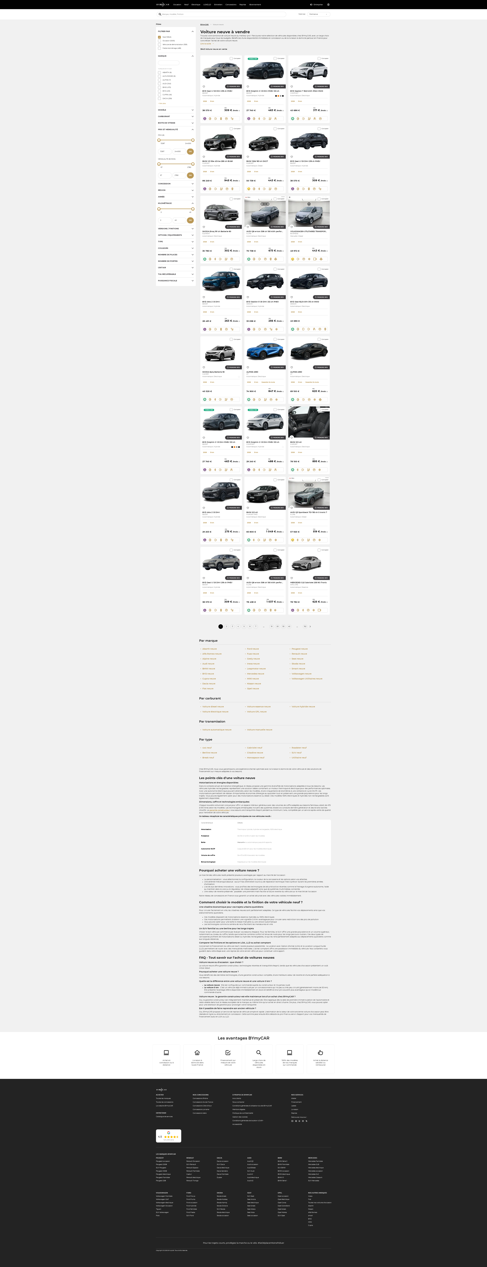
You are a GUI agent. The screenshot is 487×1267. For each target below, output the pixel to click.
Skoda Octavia (222, 1206)
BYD (310, 1219)
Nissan (310, 1209)
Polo (158, 1215)
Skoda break (221, 1196)
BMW (280, 1158)
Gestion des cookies (240, 1117)
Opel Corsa (282, 1202)
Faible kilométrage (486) (172, 48)
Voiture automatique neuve (215, 730)
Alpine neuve (208, 659)
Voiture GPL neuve (256, 712)
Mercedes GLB (313, 1164)
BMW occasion (283, 1171)
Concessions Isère (199, 1113)
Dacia (219, 1158)
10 (271, 626)
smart (310, 1215)
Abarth (311, 1206)
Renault (190, 1158)
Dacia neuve (207, 684)
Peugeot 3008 (161, 1171)
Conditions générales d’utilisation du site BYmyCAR (252, 1106)
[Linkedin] (292, 1121)
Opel (280, 1193)
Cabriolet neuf (253, 748)
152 (305, 626)
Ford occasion (191, 1202)
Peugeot (160, 1158)
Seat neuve (296, 659)
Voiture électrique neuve (214, 712)
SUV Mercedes (313, 1180)
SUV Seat (250, 1196)
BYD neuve (207, 674)
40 (289, 626)
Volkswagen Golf (162, 1199)
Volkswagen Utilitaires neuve (306, 679)
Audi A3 (250, 1180)
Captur (189, 1174)
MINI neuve (252, 679)
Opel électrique (283, 1199)
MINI (310, 1222)
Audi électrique (253, 1177)
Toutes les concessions (164, 1102)
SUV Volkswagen (162, 1212)
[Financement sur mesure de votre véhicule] (228, 1059)
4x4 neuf (206, 748)
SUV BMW (281, 1167)
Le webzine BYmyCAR (164, 1106)
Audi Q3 (250, 1161)
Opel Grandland (284, 1206)
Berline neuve (208, 753)
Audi (249, 1158)
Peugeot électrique (163, 1174)
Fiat (309, 1199)
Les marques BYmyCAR (166, 1154)
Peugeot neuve (299, 649)
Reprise (294, 1113)
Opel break (282, 1209)
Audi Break (251, 1167)
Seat (249, 1193)
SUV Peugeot (161, 1167)
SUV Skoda (221, 1209)
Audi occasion (252, 1164)
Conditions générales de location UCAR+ (247, 1120)
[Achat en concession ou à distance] (166, 1059)
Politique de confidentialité (242, 1113)
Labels (293, 1106)
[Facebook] (299, 1121)
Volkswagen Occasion (164, 1206)
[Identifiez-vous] (328, 4)
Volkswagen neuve (300, 674)
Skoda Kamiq (222, 1202)
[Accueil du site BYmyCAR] (163, 4)
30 (283, 626)
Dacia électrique (223, 1167)
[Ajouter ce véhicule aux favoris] (204, 86)
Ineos (310, 1196)
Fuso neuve (252, 654)
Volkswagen (162, 1193)
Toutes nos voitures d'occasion (320, 1202)
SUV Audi (250, 1171)
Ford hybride (191, 1206)
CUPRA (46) (167, 94)
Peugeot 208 (161, 1180)
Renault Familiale (193, 1171)
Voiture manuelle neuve (258, 730)
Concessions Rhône (200, 1098)
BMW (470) (167, 87)
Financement (296, 1102)
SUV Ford (190, 1215)
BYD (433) (166, 91)
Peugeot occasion (163, 1161)
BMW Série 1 (282, 1180)
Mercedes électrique (316, 1167)
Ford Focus (190, 1196)
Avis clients (236, 1098)
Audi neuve (207, 664)
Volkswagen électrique (164, 1202)
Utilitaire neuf (298, 758)
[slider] (158, 140)
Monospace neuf (254, 758)
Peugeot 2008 (161, 1164)
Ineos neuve (252, 664)
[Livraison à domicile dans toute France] (197, 1059)
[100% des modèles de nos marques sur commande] (289, 1059)
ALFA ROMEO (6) (169, 76)
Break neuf (207, 758)
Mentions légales (238, 1109)
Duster (219, 1177)
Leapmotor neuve (255, 669)
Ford (188, 1193)
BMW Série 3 (282, 1161)
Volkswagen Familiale (164, 1196)
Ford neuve (252, 649)
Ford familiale (191, 1209)
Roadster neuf (298, 748)
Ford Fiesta (190, 1212)
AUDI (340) (167, 83)
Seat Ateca (251, 1209)
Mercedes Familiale (315, 1161)
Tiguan (158, 1209)
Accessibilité (237, 1124)
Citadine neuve (254, 753)
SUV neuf (295, 753)
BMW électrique (284, 1174)
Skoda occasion (223, 1215)
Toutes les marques (163, 1098)
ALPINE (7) (167, 80)
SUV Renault (191, 1164)
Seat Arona (251, 1199)
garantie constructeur (219, 810)
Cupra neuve (208, 679)
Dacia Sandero (222, 1171)
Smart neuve (297, 669)
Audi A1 (250, 1174)
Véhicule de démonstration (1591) (175, 44)
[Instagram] (303, 1121)
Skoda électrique (223, 1212)
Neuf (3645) (167, 37)
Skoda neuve (297, 664)
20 (278, 626)
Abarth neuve (208, 649)
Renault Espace (192, 1167)
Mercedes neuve (254, 674)
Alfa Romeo (312, 1212)
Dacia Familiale (222, 1174)
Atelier (293, 1098)
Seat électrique (253, 1202)
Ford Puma (190, 1199)
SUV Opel (281, 1215)
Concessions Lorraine (201, 1109)
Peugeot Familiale (163, 1177)
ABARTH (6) (167, 72)
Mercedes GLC (313, 1174)
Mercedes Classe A (315, 1177)
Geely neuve (252, 659)
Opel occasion (283, 1196)
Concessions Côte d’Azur (202, 1106)
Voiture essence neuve (258, 707)
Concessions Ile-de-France (203, 1102)
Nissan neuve (253, 684)
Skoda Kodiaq (222, 1199)
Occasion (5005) (169, 41)
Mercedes (312, 1158)
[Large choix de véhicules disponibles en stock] (259, 1059)
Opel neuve (252, 689)
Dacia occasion (222, 1161)
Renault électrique (193, 1177)
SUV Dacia (221, 1164)
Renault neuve (298, 654)
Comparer (237, 58)
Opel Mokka (282, 1212)
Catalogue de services (164, 1116)
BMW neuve (207, 669)
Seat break (251, 1206)
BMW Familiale (283, 1164)
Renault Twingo (192, 1180)
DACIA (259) (167, 98)
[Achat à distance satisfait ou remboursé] (320, 1059)
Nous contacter (238, 1102)
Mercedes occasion (315, 1171)
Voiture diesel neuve (212, 707)
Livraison (294, 1109)
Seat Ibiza (251, 1212)
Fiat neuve (206, 689)
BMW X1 (281, 1177)
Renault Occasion (193, 1161)
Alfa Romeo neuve (211, 654)
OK (190, 151)
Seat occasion (252, 1215)
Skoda (220, 1193)
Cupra (310, 1225)
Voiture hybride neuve (302, 707)
